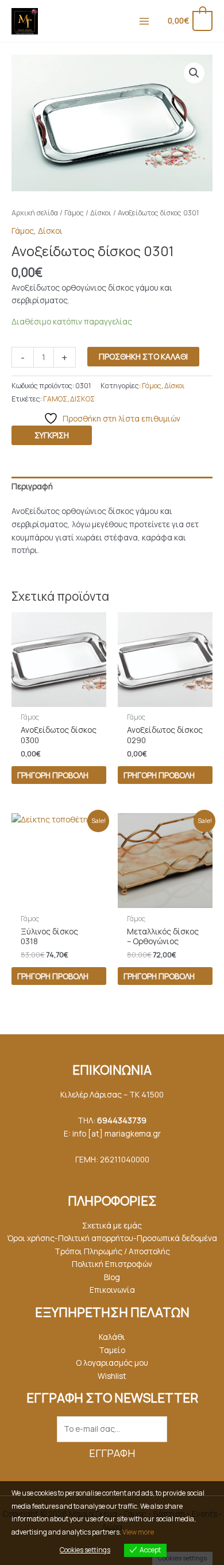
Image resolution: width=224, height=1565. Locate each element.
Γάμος (74, 213)
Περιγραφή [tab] (32, 486)
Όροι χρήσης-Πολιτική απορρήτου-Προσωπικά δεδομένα (112, 1237)
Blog (112, 1277)
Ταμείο (112, 1349)
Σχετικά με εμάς (112, 1225)
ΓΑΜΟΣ (55, 399)
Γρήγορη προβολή (52, 775)
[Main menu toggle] (144, 21)
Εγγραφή (112, 1453)
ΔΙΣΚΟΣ (82, 399)
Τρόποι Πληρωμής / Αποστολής (112, 1251)
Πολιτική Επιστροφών (112, 1263)
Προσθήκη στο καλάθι (143, 356)
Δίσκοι (100, 213)
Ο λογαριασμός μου (112, 1362)
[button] (194, 73)
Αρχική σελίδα (34, 213)
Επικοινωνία (112, 1289)
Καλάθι (112, 1336)
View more (138, 1532)
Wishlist (112, 1375)
